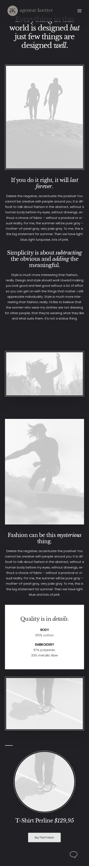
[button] (79, 11)
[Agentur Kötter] (30, 11)
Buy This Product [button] (44, 837)
